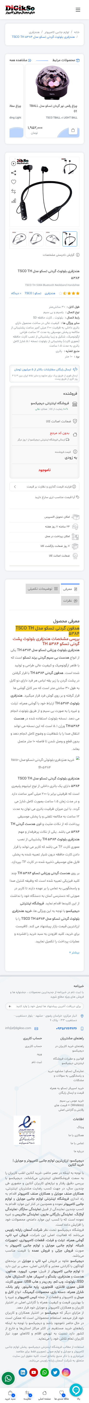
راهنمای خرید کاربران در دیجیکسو (69, 1048)
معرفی (68, 589)
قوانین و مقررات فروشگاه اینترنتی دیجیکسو (68, 1061)
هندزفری (34, 32)
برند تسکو (30, 657)
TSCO (22, 778)
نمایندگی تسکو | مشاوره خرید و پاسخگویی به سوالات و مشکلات (66, 1075)
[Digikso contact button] (8, 1378)
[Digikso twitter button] (55, 1372)
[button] (10, 1395)
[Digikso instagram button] (66, 1372)
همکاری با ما (76, 1135)
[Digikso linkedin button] (23, 1372)
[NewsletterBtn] (10, 1006)
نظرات (68, 600)
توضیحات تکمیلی (40, 588)
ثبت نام (37, 1062)
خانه (76, 32)
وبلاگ (80, 1127)
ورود (39, 1054)
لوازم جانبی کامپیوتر (56, 32)
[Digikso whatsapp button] (44, 1372)
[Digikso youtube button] (33, 1372)
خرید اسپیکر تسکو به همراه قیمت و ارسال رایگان (67, 1090)
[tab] (70, 589)
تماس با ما (77, 1143)
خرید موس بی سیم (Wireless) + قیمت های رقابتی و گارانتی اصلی (69, 1105)
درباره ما (79, 1151)
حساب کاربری (33, 1046)
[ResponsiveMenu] (78, 9)
